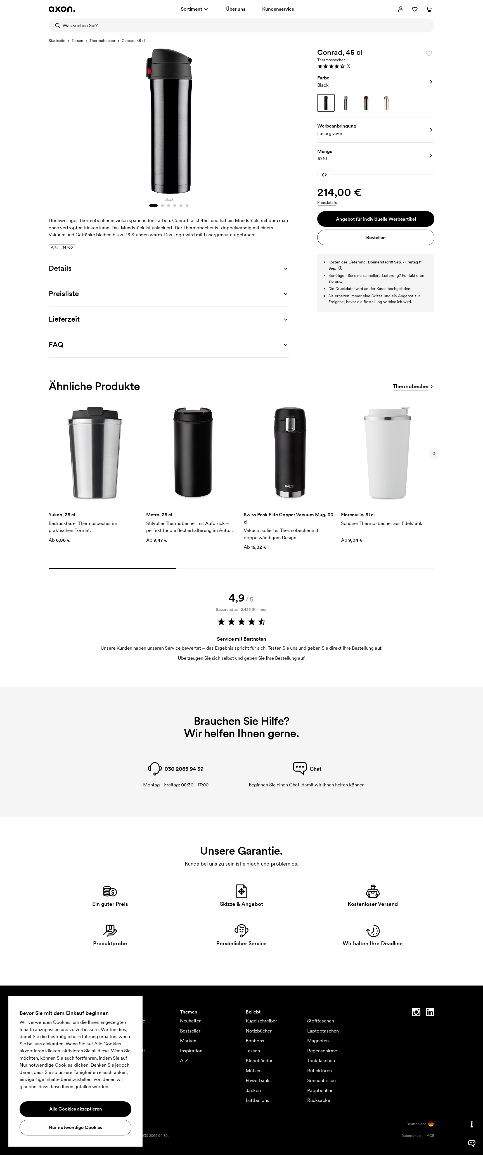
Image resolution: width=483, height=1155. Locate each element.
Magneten (318, 1041)
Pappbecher (320, 1090)
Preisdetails (327, 202)
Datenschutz (411, 1135)
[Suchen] (56, 25)
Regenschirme (322, 1051)
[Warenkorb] (428, 9)
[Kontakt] (471, 1124)
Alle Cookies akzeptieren (75, 1109)
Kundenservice (278, 9)
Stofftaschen (320, 1021)
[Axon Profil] (62, 9)
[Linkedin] (430, 1013)
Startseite (57, 40)
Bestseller (190, 1031)
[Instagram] (416, 1013)
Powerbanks (259, 1080)
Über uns (235, 9)
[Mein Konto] (400, 9)
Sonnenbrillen (321, 1080)
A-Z (184, 1060)
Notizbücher (259, 1031)
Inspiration (191, 1051)
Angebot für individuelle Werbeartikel (376, 219)
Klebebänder (259, 1060)
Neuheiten (191, 1021)
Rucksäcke (318, 1100)
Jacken (253, 1090)
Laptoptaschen (323, 1031)
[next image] (283, 119)
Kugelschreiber (261, 1021)
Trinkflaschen (321, 1060)
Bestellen (376, 237)
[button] (375, 66)
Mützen (254, 1070)
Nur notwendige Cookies (75, 1127)
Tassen (77, 40)
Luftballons (257, 1100)
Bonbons (255, 1041)
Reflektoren (319, 1070)
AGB (430, 1135)
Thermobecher (102, 40)
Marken (188, 1041)
